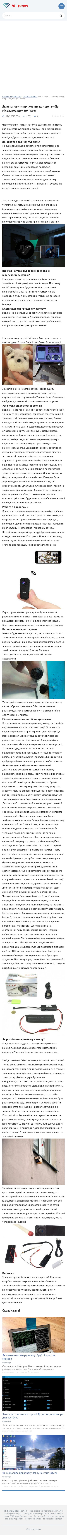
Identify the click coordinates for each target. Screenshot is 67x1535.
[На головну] (16, 6)
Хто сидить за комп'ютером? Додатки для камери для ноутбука (32, 1415)
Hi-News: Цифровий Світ (11, 96)
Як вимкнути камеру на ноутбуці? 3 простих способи (28, 1357)
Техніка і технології (30, 96)
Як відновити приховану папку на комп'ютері (29, 1473)
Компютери (6, 1363)
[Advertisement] (33, 56)
